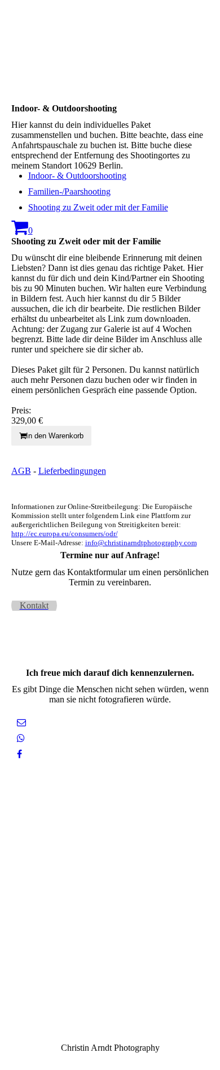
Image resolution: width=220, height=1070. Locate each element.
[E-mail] (21, 722)
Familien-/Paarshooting (69, 191)
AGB (21, 471)
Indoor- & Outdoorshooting (77, 175)
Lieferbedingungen (72, 471)
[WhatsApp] (21, 738)
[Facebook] (19, 754)
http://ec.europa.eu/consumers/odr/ (64, 533)
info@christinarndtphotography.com (141, 542)
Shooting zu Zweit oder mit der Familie (98, 207)
